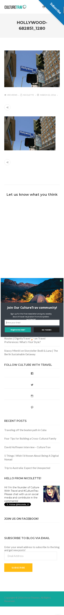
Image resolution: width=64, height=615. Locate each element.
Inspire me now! (17, 330)
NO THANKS (46, 330)
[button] (32, 307)
